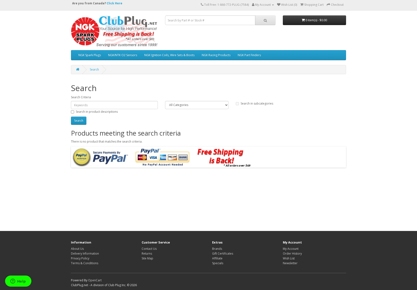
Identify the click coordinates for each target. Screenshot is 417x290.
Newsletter (290, 263)
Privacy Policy (80, 258)
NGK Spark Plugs (89, 55)
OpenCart (95, 280)
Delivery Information (85, 253)
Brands (217, 249)
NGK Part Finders (249, 55)
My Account (291, 249)
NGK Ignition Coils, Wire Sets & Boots (169, 55)
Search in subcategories (257, 103)
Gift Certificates (222, 253)
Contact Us (149, 249)
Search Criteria (81, 97)
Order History (292, 253)
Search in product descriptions (97, 112)
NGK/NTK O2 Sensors (122, 55)
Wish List (289, 258)
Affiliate (217, 258)
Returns (147, 253)
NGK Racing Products (216, 55)
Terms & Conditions (84, 263)
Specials (217, 263)
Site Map (147, 258)
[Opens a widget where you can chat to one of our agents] (18, 282)
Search (94, 69)
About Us (77, 249)
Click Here (114, 3)
